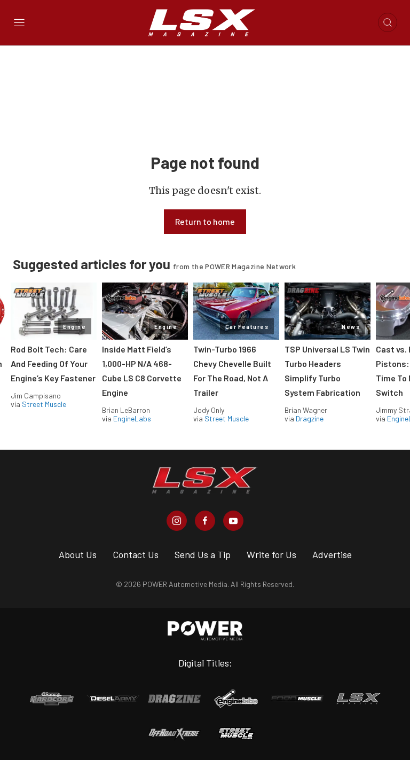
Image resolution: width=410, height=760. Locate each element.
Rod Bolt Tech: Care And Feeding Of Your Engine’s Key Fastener (53, 363)
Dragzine (310, 418)
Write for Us (271, 554)
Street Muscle (44, 404)
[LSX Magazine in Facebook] (205, 521)
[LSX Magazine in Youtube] (233, 521)
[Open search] (387, 22)
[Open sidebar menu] (19, 22)
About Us (78, 554)
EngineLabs (132, 418)
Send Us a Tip (203, 554)
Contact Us (136, 554)
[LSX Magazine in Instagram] (177, 521)
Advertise (332, 554)
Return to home (205, 221)
